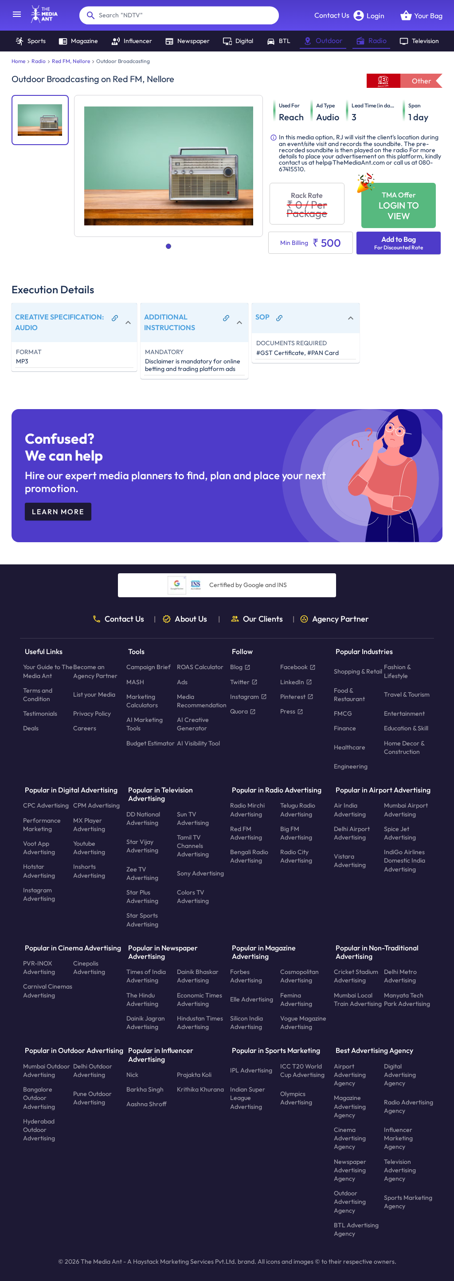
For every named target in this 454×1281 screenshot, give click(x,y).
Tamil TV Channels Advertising (193, 845)
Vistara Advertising (350, 860)
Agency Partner (340, 619)
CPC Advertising (46, 805)
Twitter (240, 682)
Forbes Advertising (246, 976)
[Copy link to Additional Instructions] (226, 318)
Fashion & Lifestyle (397, 671)
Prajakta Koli (194, 1075)
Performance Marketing (42, 824)
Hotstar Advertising (39, 871)
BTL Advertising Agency (356, 1229)
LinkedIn (292, 682)
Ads (182, 682)
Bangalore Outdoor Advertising (39, 1097)
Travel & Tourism (407, 694)
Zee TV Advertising (142, 873)
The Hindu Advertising (142, 999)
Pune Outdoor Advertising (92, 1097)
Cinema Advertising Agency (350, 1138)
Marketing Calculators (142, 701)
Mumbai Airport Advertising (406, 809)
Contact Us (331, 15)
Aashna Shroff (146, 1104)
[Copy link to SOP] (279, 318)
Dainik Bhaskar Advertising (198, 976)
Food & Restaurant (349, 694)
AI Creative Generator (193, 724)
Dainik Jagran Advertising (145, 1022)
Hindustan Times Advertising (200, 1022)
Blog (236, 667)
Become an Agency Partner (95, 671)
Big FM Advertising (296, 833)
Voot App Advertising (39, 848)
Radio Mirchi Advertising (247, 809)
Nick (132, 1075)
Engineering (351, 766)
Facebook (294, 667)
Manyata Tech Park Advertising (407, 999)
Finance (345, 728)
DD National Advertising (143, 818)
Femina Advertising (296, 999)
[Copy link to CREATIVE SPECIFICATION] (115, 318)
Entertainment (404, 713)
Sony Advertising (200, 873)
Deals (31, 728)
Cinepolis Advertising (89, 967)
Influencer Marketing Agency (398, 1138)
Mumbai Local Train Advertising (358, 999)
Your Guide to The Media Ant (48, 671)
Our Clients (263, 619)
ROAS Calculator (200, 667)
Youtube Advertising (89, 848)
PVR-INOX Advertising (39, 967)
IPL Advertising (251, 1070)
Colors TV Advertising (193, 896)
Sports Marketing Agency (408, 1201)
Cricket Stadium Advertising (356, 976)
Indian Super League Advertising (247, 1097)
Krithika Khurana (200, 1089)
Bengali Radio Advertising (249, 856)
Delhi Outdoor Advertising (92, 1070)
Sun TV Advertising (193, 818)
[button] (74, 322)
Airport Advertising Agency (350, 1074)
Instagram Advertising (39, 894)
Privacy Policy (92, 713)
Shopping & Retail (358, 671)
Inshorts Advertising (89, 871)
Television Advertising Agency (400, 1169)
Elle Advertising (251, 999)
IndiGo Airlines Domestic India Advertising (404, 860)
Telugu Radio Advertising (297, 809)
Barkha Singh (145, 1089)
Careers (84, 728)
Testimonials (40, 713)
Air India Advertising (350, 809)
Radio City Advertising (296, 856)
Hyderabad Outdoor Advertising (39, 1129)
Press (287, 711)
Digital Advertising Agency (400, 1074)
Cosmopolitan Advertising (299, 976)
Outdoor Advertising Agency (350, 1201)
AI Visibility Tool (198, 743)
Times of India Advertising (146, 976)
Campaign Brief (148, 667)
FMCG (343, 713)
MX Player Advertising (89, 824)
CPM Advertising (96, 805)
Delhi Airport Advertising (352, 833)
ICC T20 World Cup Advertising (302, 1070)
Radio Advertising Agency (408, 1106)
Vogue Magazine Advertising (303, 1022)
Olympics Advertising (296, 1097)
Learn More (58, 511)
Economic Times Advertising (199, 999)
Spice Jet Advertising (400, 833)
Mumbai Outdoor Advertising (46, 1070)
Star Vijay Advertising (142, 845)
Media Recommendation (202, 701)
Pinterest (292, 697)
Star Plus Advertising (142, 896)
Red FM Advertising (246, 833)
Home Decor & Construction (404, 747)
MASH (135, 682)
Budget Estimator (150, 743)
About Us (191, 619)
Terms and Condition (37, 694)
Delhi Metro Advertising (400, 976)
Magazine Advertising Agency (350, 1106)
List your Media (94, 694)
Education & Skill (406, 728)
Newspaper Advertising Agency (350, 1169)
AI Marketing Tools (144, 724)
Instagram (244, 697)
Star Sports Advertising (142, 919)
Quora (239, 711)
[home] (40, 20)
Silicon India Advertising (246, 1022)
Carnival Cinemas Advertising (47, 990)
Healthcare (349, 747)
